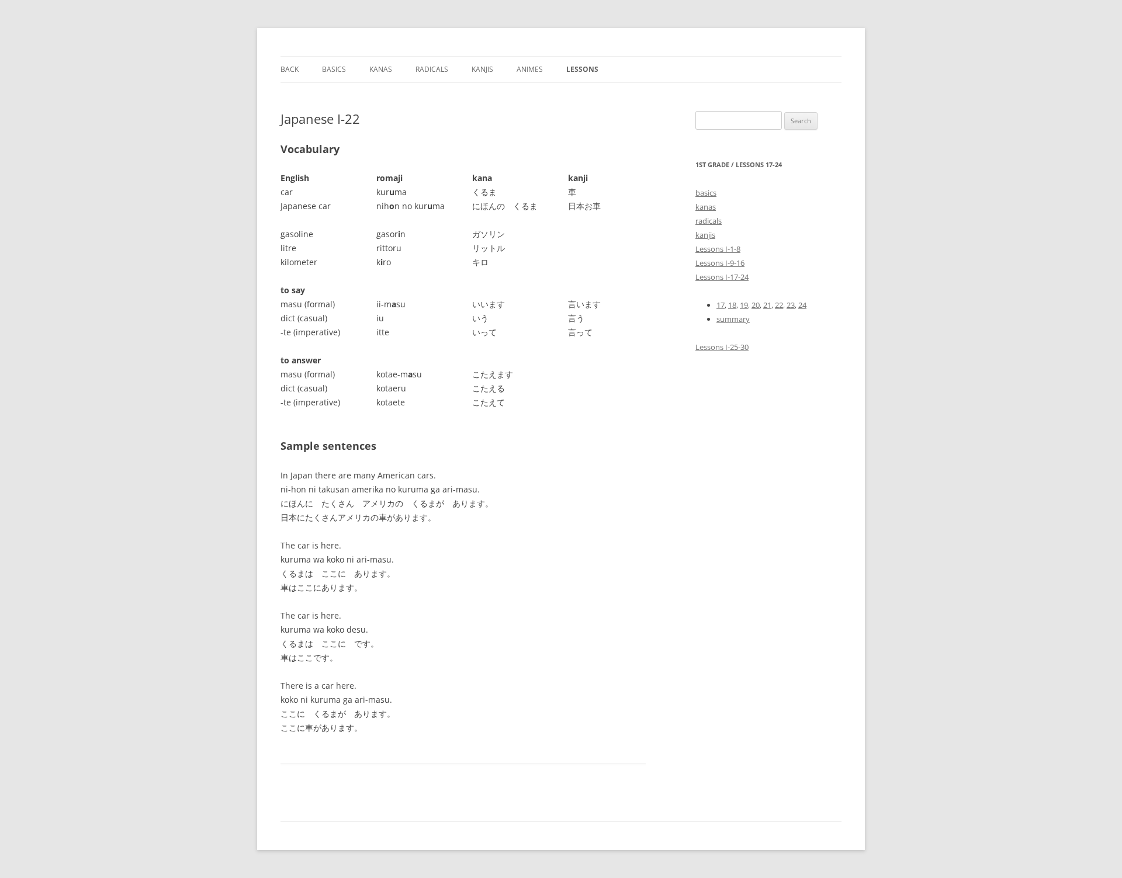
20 (756, 305)
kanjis (482, 69)
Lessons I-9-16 (719, 263)
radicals (708, 221)
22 (779, 305)
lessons (582, 69)
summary (733, 319)
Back (289, 69)
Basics (334, 69)
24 (802, 305)
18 (732, 305)
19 (744, 305)
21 (767, 305)
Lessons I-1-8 (717, 249)
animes (530, 69)
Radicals (431, 69)
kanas (380, 69)
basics (705, 193)
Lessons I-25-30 (722, 347)
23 (791, 305)
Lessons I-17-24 (722, 277)
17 (720, 305)
